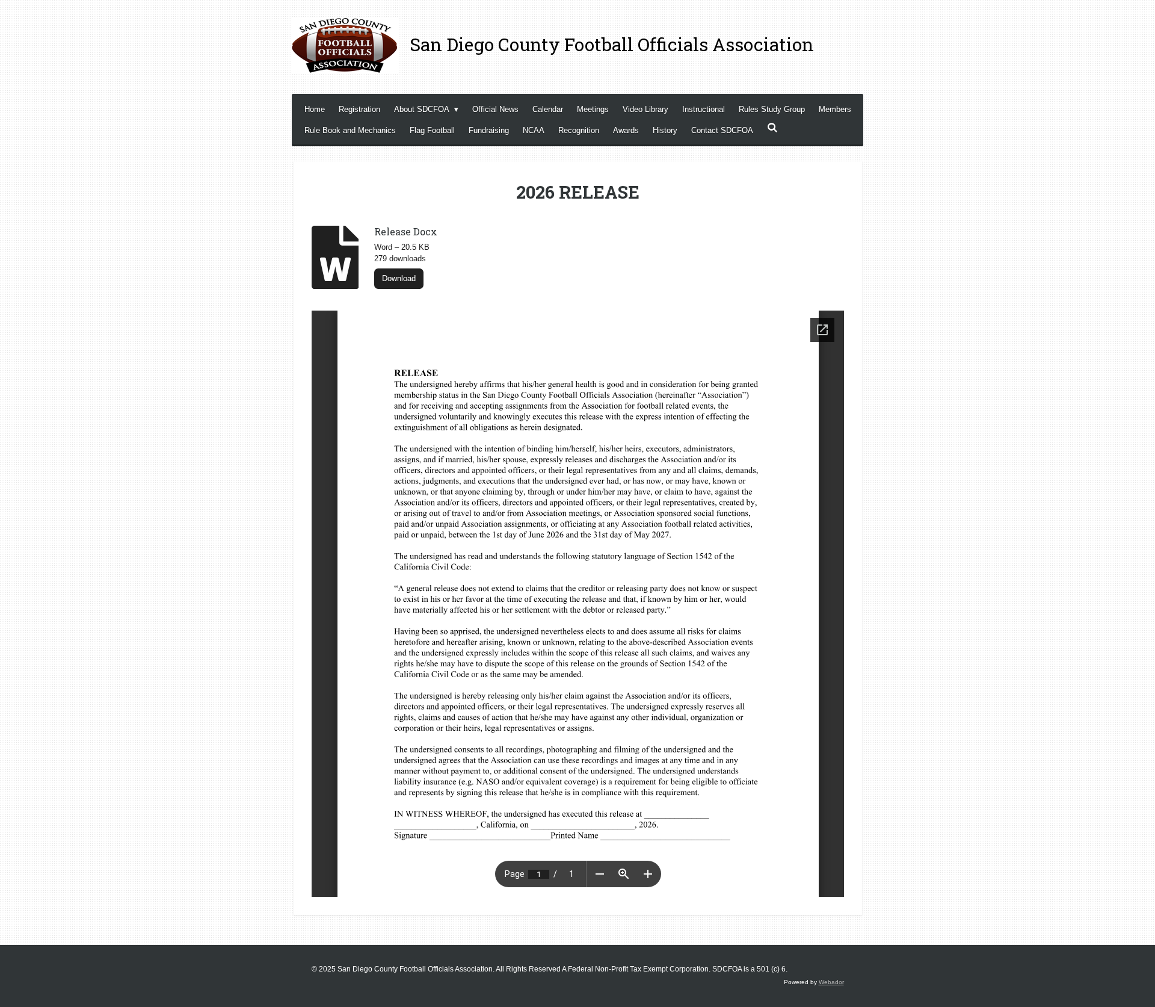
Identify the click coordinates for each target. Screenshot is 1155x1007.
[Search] (772, 128)
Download (399, 278)
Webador (831, 982)
